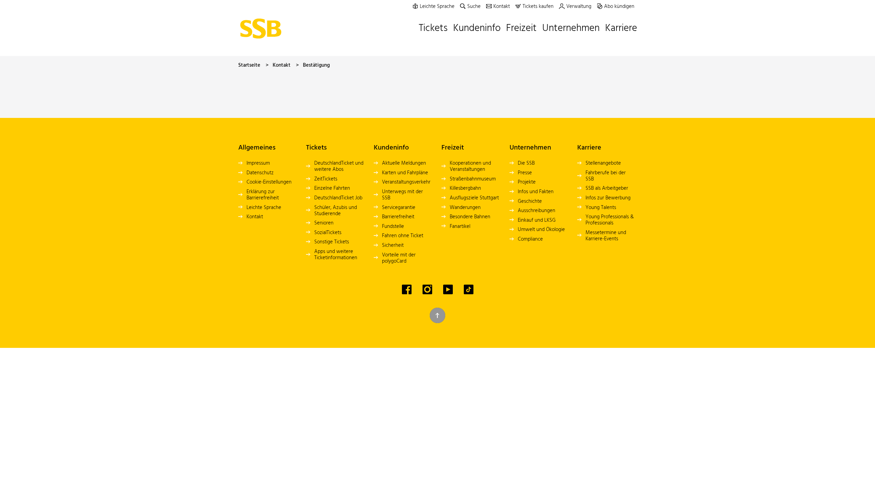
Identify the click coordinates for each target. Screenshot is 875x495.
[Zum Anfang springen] (437, 315)
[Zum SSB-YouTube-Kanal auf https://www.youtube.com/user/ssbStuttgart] (448, 289)
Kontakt (282, 65)
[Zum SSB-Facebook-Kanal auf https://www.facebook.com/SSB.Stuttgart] (407, 289)
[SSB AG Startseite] (262, 28)
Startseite (249, 65)
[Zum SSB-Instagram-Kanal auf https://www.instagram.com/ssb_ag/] (427, 289)
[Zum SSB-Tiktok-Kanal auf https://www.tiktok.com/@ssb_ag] (468, 289)
